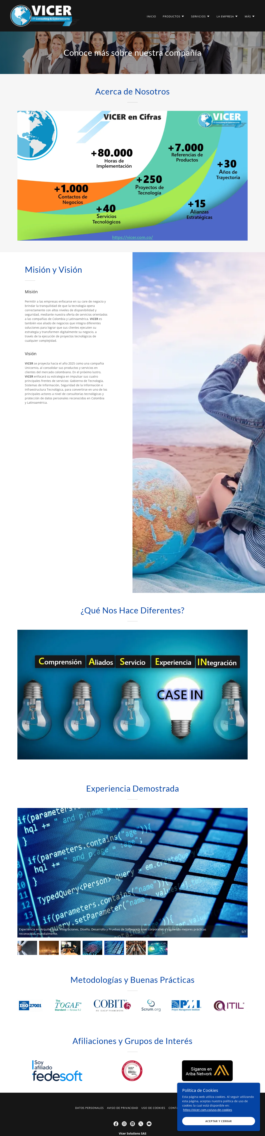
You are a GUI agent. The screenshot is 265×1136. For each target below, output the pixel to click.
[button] (173, 16)
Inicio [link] (151, 16)
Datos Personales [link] (89, 1108)
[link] (46, 15)
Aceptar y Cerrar (218, 1121)
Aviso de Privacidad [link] (122, 1108)
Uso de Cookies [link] (153, 1108)
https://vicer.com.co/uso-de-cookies (207, 1110)
